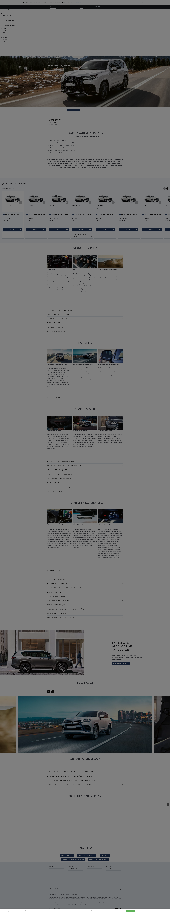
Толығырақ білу (11, 911)
